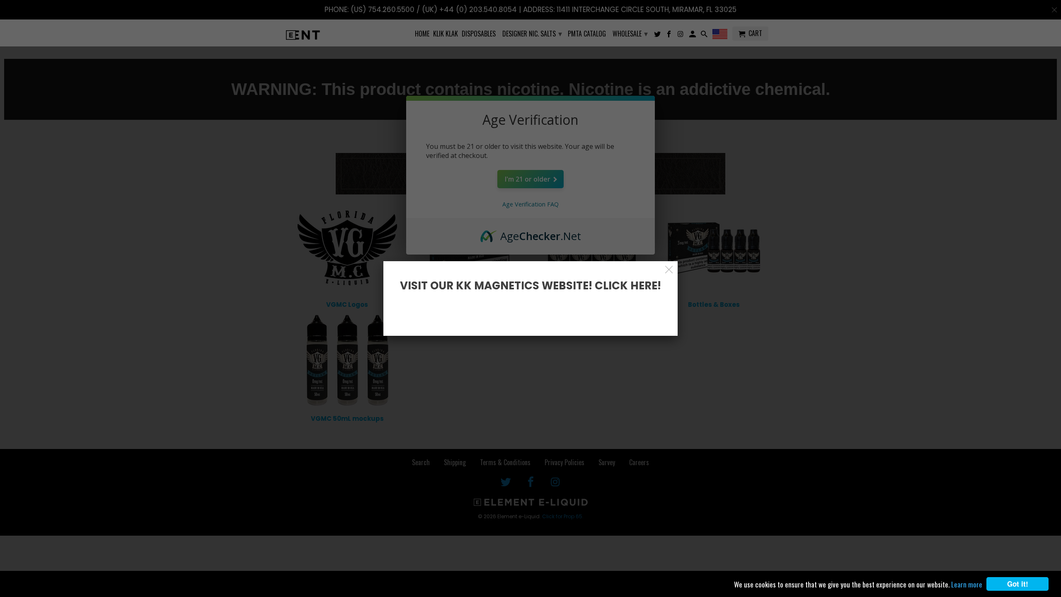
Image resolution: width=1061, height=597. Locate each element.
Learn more (966, 584)
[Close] (669, 269)
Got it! (1017, 584)
